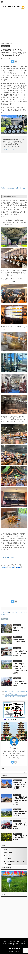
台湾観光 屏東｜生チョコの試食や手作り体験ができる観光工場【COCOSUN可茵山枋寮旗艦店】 (20, 668)
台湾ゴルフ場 (7, 858)
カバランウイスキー (19, 612)
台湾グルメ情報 (8, 852)
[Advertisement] (14, 27)
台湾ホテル (7, 855)
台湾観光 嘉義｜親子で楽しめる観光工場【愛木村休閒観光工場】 (20, 653)
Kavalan (12, 612)
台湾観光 (7, 612)
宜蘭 (3, 612)
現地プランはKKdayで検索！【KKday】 (14, 188)
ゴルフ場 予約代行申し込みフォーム (14, 861)
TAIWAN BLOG (14, 948)
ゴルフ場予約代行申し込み (13, 943)
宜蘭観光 (7, 614)
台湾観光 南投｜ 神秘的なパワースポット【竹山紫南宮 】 (20, 683)
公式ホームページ (8, 149)
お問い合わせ (7, 864)
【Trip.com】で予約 (7, 557)
